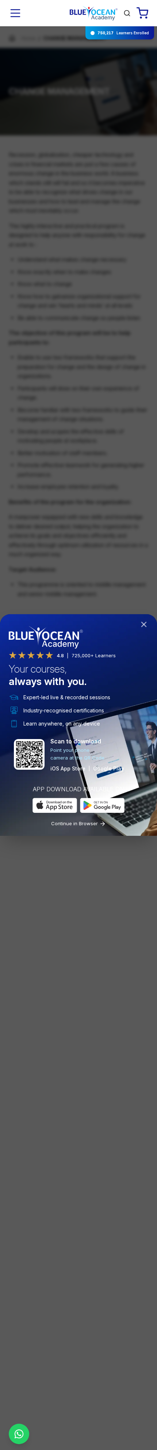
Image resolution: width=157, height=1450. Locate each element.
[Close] (145, 626)
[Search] (127, 13)
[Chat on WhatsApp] (19, 1434)
